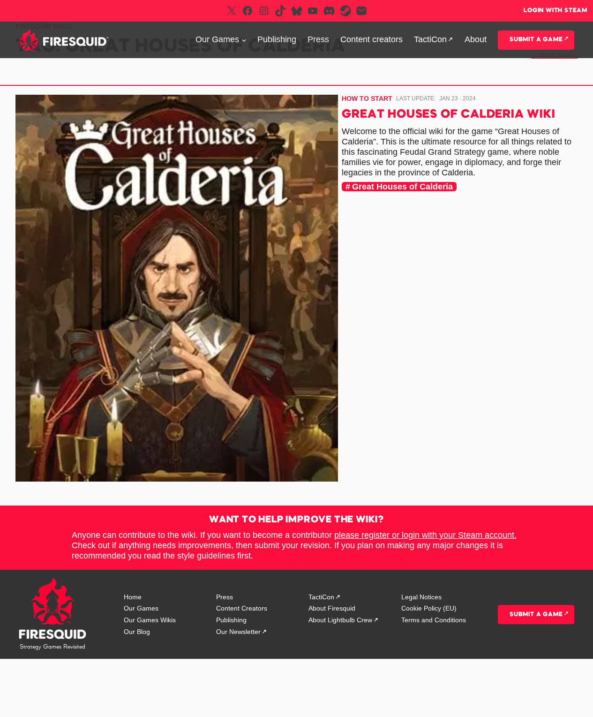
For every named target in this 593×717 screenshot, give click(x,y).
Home (133, 597)
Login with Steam (555, 11)
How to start (367, 98)
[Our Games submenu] (244, 40)
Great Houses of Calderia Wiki (448, 115)
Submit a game (536, 40)
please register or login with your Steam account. (425, 535)
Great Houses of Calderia (402, 186)
